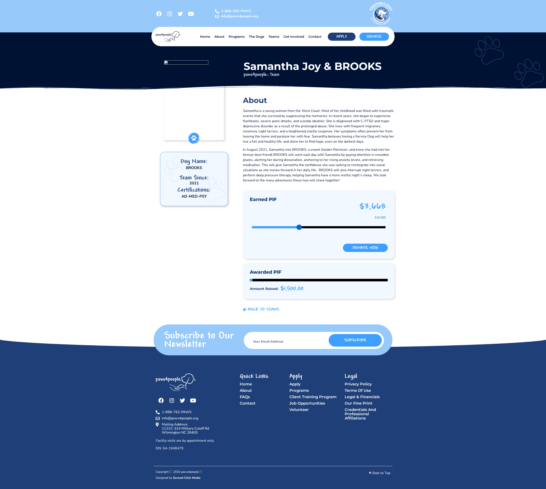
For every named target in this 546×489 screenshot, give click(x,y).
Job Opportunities (307, 403)
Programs (237, 37)
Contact (314, 37)
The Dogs (256, 37)
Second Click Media (186, 478)
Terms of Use (358, 390)
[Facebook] (159, 13)
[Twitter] (180, 13)
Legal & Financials (362, 397)
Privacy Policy (358, 384)
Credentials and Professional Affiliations (360, 414)
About (219, 37)
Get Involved (293, 37)
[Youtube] (191, 13)
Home (205, 37)
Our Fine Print (358, 403)
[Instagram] (169, 13)
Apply (295, 384)
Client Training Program (313, 397)
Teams (274, 37)
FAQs (245, 397)
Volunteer (299, 409)
